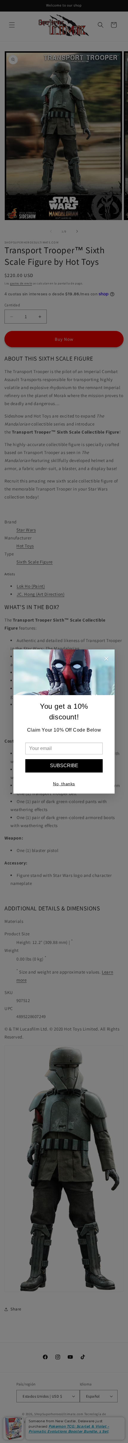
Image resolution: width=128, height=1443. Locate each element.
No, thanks (64, 783)
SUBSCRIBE (64, 765)
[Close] (106, 659)
